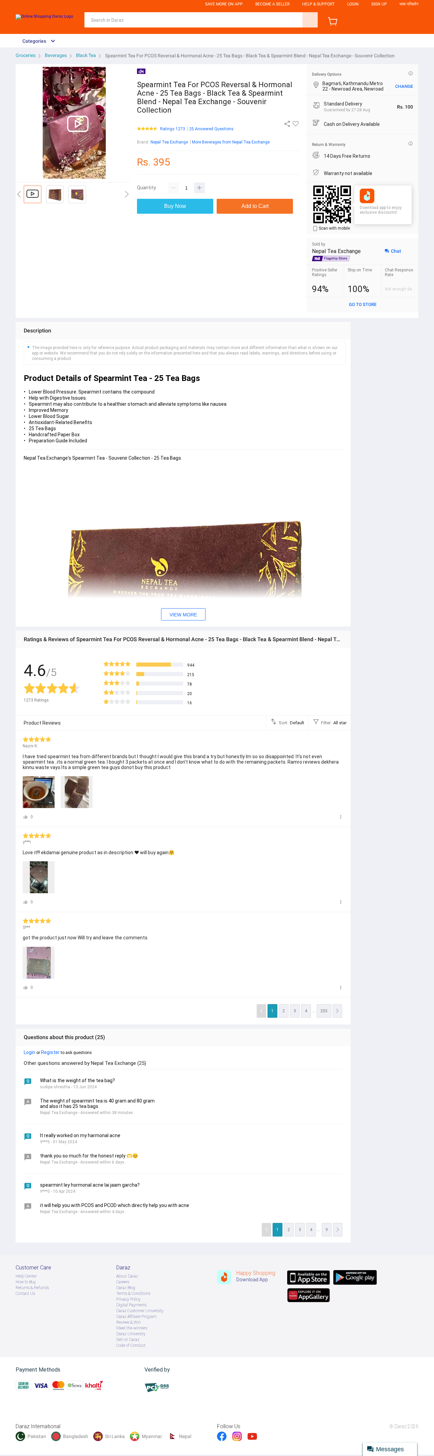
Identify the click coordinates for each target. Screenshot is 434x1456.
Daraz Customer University (139, 1310)
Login (353, 4)
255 (324, 1011)
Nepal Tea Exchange (169, 142)
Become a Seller (272, 4)
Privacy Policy (128, 1299)
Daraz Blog (125, 1287)
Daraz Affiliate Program (136, 1316)
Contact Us (25, 1293)
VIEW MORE (183, 614)
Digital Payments (131, 1305)
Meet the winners (131, 1328)
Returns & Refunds (32, 1287)
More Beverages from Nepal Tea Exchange (231, 142)
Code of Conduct (130, 1345)
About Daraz (127, 1276)
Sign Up (379, 4)
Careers (122, 1282)
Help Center (26, 1276)
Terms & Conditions (133, 1293)
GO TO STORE (362, 304)
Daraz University (130, 1334)
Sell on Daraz (127, 1339)
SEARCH (310, 19)
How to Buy (26, 1282)
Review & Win (128, 1322)
